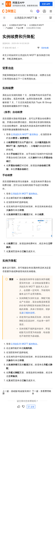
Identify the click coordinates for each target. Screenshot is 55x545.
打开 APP (46, 4)
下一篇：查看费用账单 (41, 392)
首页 (4, 25)
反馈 (32, 406)
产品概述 (9, 28)
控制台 (24, 134)
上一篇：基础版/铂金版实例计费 (16, 392)
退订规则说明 (28, 312)
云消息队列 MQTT (36, 25)
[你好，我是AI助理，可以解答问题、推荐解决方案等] (38, 11)
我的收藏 (45, 47)
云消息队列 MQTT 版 (17, 25)
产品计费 (19, 28)
